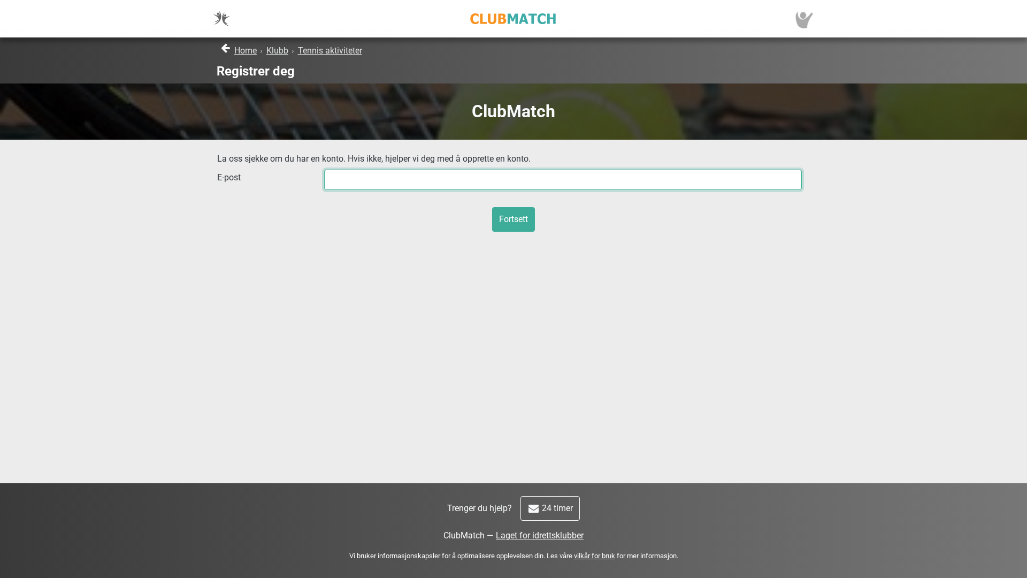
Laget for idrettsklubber (540, 535)
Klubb (277, 50)
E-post (229, 177)
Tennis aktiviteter (330, 50)
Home (245, 50)
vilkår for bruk (594, 556)
